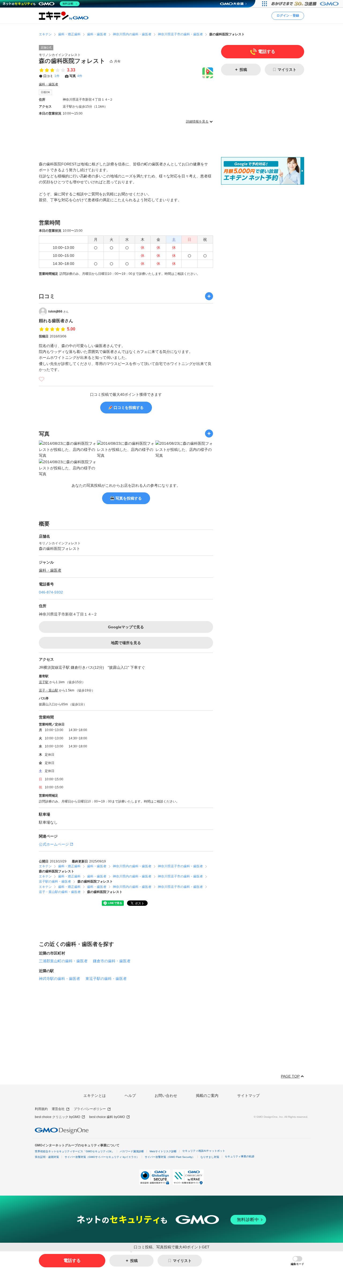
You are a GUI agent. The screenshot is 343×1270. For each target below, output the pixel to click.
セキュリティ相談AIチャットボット (203, 1150)
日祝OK (45, 92)
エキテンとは (94, 1095)
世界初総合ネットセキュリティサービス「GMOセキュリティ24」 (74, 1151)
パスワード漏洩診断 (132, 1151)
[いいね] (41, 379)
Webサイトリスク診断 (163, 1151)
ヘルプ (130, 1095)
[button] (297, 1260)
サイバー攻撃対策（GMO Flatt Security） (170, 1156)
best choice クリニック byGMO (57, 1117)
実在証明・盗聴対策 (47, 1156)
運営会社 (58, 1109)
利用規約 (41, 1109)
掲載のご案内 (207, 1095)
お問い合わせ (166, 1095)
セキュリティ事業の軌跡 (239, 1156)
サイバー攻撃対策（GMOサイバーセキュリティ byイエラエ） (102, 1156)
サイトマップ (248, 1095)
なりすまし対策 (209, 1156)
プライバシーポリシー (90, 1109)
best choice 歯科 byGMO (107, 1117)
